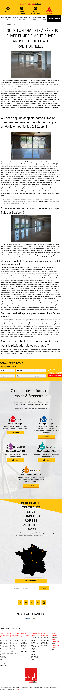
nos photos (44, 643)
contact (54, 643)
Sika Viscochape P (46, 451)
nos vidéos (44, 645)
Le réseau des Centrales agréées (35, 648)
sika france (55, 637)
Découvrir (15, 432)
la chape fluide (14, 639)
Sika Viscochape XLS (31, 474)
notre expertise (25, 639)
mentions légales (5, 688)
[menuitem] (7, 18)
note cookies (38, 688)
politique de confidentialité (22, 688)
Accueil (3, 24)
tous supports (14, 650)
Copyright (15, 690)
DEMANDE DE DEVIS (31, 581)
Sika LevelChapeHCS (15, 451)
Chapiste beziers (11, 24)
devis (53, 649)
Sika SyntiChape (46, 423)
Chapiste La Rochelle (42, 201)
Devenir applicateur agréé (34, 643)
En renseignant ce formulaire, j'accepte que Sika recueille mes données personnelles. (56, 371)
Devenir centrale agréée (33, 653)
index (32, 659)
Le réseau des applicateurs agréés (35, 639)
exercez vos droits (50, 688)
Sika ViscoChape (15, 423)
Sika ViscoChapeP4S (4, 649)
